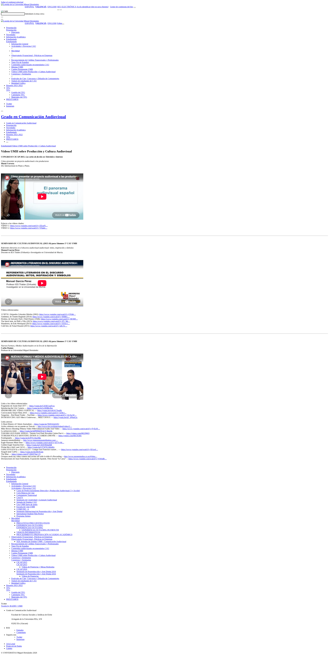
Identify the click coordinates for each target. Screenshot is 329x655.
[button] (11, 30)
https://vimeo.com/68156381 (70, 436)
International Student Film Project (30, 514)
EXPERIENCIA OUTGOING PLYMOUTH (40, 530)
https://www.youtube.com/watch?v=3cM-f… (48, 413)
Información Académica (16, 37)
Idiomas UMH (17, 67)
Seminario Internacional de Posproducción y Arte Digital (39, 511)
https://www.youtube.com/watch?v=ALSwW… (57, 415)
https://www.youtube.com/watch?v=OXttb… (57, 314)
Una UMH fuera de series (26, 504)
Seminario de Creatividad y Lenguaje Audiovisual (36, 500)
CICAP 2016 (21, 569)
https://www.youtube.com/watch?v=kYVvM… (45, 442)
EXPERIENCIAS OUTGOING (29, 525)
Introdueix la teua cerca (34, 14)
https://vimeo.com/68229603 (77, 433)
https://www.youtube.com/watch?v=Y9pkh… (28, 228)
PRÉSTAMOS (12, 99)
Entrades (20, 630)
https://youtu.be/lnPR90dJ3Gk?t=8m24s (36, 431)
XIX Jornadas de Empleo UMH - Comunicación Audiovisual (41, 541)
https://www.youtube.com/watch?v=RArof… (79, 449)
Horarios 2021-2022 (14, 85)
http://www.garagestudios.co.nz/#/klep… (80, 456)
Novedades (10, 35)
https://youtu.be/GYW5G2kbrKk (41, 447)
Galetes (9, 648)
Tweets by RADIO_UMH (11, 606)
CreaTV (19, 497)
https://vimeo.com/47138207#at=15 (26, 454)
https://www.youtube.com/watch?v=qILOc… (48, 326)
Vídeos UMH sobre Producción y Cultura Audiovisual (33, 72)
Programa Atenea (23, 516)
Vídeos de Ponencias (30, 576)
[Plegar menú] (2, 111)
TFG (8, 88)
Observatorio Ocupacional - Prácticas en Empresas (31, 55)
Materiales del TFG (19, 97)
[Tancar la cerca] (2, 19)
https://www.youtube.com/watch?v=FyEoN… (81, 429)
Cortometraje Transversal (26, 495)
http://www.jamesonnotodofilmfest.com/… (40, 440)
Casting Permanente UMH (22, 69)
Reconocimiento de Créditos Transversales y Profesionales (35, 60)
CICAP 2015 (21, 562)
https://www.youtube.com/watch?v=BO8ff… (59, 319)
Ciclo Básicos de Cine (25, 493)
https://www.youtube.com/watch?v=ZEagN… (29, 226)
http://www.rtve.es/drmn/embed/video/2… (55, 426)
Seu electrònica (66, 7)
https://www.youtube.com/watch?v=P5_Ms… (51, 321)
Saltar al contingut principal (12, 2)
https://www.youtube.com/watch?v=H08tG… (51, 317)
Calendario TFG (18, 95)
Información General (19, 44)
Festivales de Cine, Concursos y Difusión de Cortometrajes (35, 78)
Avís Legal (10, 644)
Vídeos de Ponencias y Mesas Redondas (38, 567)
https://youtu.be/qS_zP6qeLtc (65, 417)
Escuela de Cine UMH (25, 507)
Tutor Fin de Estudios (20, 62)
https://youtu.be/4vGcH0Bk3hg (40, 408)
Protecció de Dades (14, 646)
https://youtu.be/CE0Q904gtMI (39, 445)
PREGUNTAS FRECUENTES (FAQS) (33, 523)
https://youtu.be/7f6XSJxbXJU (46, 424)
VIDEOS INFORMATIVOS (28, 532)
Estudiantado (11, 39)
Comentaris (21, 632)
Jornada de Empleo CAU (26, 502)
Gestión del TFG (18, 92)
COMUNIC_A (22, 509)
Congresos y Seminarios (21, 74)
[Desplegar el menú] (61, 9)
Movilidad (15, 51)
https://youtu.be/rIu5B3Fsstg (31, 452)
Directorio (15, 32)
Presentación (11, 28)
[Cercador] (135, 7)
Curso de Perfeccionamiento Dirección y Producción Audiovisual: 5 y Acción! (48, 491)
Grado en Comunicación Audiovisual (33, 116)
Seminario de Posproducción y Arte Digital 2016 (36, 571)
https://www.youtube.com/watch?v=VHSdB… (87, 459)
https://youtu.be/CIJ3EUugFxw (42, 406)
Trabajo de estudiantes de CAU (24, 81)
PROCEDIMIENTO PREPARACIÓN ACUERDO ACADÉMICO (44, 534)
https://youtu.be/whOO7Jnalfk (49, 410)
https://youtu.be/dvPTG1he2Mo (28, 438)
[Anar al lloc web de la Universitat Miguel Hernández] (20, 4)
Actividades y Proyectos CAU (23, 46)
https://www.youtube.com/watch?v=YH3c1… (51, 323)
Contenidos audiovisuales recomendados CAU (30, 65)
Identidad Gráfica (18, 83)
